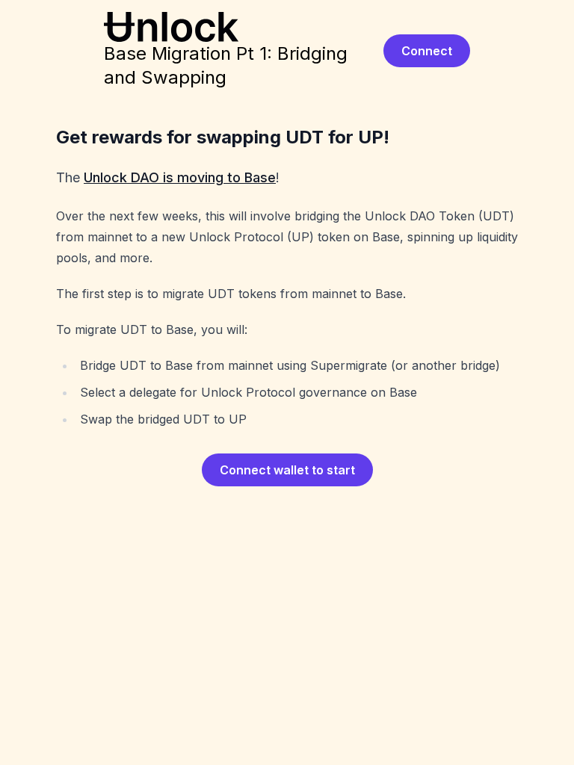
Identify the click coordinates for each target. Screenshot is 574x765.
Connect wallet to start (287, 469)
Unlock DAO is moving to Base (180, 177)
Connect (426, 50)
